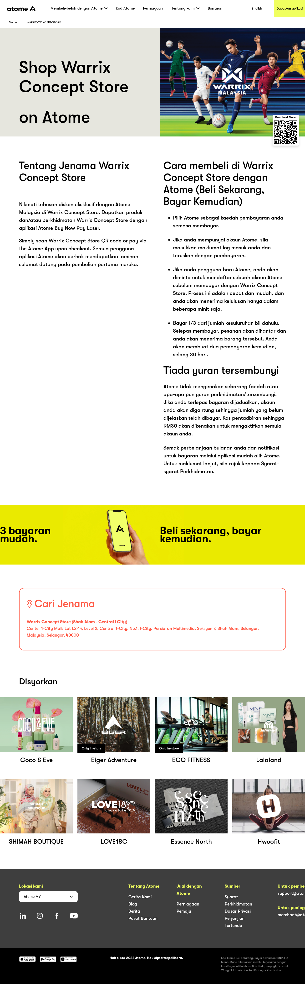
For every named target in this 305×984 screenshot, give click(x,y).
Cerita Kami (140, 897)
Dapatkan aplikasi (289, 8)
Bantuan (215, 8)
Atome (13, 22)
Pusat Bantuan (143, 918)
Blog (132, 904)
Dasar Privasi (238, 911)
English (257, 8)
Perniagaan (153, 8)
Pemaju (184, 911)
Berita (134, 911)
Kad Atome (125, 8)
